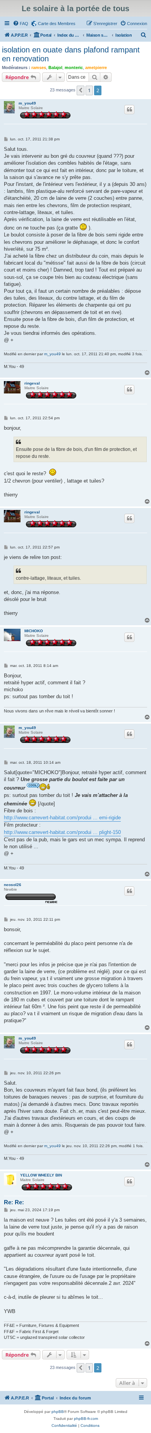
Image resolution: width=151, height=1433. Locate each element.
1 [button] (89, 90)
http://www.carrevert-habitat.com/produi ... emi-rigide (62, 817)
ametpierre (96, 67)
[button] (80, 90)
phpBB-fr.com (86, 1418)
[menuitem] (20, 23)
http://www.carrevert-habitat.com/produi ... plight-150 (62, 832)
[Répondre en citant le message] (129, 109)
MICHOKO (33, 631)
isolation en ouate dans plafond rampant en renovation (71, 54)
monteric (74, 67)
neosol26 (12, 885)
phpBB (57, 1411)
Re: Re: (14, 1202)
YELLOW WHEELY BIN (41, 1175)
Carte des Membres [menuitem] (57, 23)
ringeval (32, 383)
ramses (38, 67)
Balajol (55, 67)
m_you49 (27, 103)
